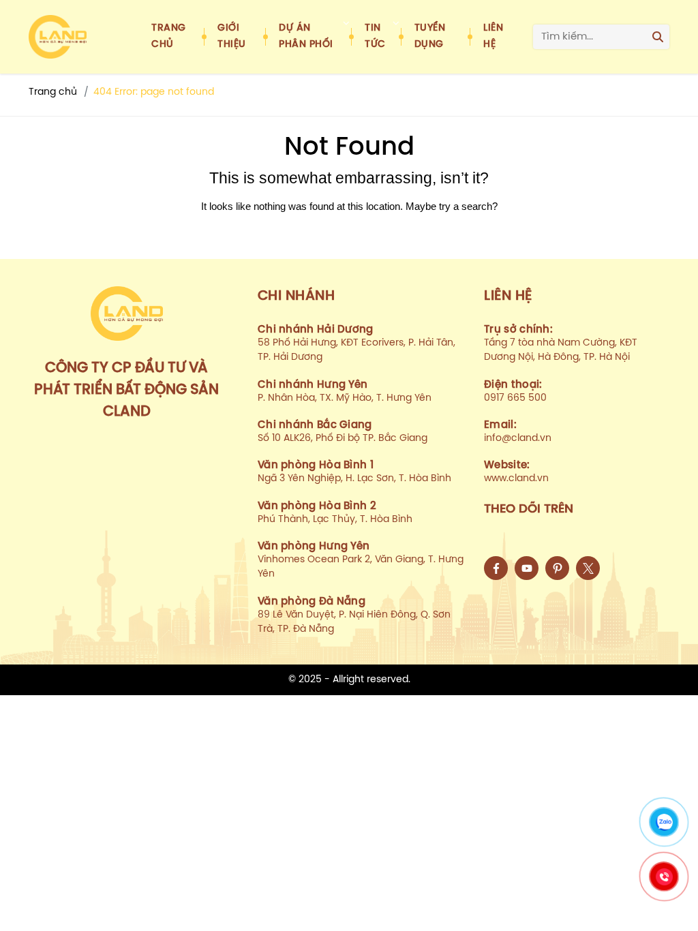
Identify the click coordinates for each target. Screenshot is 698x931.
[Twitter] (588, 568)
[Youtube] (526, 568)
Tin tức (375, 36)
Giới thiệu (231, 36)
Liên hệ (493, 36)
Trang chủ (168, 36)
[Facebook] (496, 568)
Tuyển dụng (430, 36)
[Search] (657, 36)
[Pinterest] (557, 568)
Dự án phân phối (306, 36)
